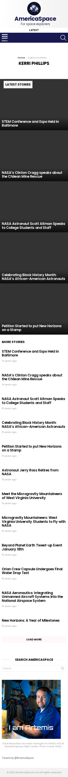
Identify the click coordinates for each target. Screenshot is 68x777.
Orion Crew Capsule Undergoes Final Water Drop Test (32, 571)
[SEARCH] (63, 37)
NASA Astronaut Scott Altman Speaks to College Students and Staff (33, 400)
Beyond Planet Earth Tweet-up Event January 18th (32, 547)
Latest (34, 30)
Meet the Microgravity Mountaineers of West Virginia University (32, 495)
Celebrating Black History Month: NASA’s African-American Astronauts (33, 424)
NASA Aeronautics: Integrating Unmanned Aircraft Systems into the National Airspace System (32, 596)
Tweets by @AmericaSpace (18, 757)
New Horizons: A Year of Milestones (31, 620)
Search (62, 669)
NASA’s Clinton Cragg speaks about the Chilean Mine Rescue (32, 377)
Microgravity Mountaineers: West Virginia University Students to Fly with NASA (34, 521)
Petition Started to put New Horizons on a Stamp (32, 448)
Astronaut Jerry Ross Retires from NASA (30, 472)
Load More (34, 639)
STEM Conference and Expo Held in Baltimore (30, 353)
